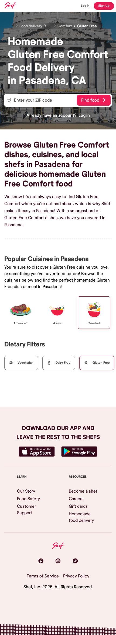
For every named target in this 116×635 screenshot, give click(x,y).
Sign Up (104, 6)
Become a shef (83, 491)
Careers (76, 499)
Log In (85, 6)
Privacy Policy (76, 576)
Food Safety (28, 499)
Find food (90, 100)
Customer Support (26, 510)
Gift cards (78, 506)
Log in (84, 115)
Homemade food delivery (81, 517)
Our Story (26, 491)
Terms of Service (43, 576)
